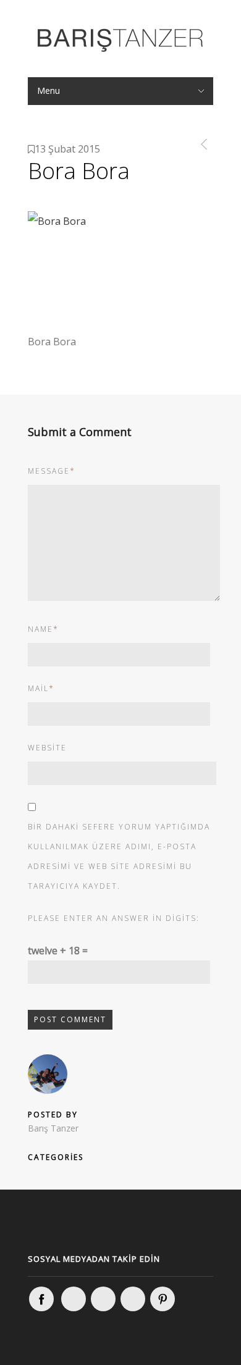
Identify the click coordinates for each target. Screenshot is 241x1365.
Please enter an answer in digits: (114, 918)
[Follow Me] (103, 1299)
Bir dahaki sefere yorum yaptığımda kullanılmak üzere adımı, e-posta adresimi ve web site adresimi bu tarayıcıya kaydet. (119, 856)
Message (51, 471)
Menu (48, 90)
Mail (41, 688)
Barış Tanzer (53, 1128)
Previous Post (202, 144)
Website (47, 747)
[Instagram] (73, 1299)
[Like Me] (41, 1299)
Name (43, 629)
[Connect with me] (132, 1299)
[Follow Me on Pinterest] (162, 1299)
